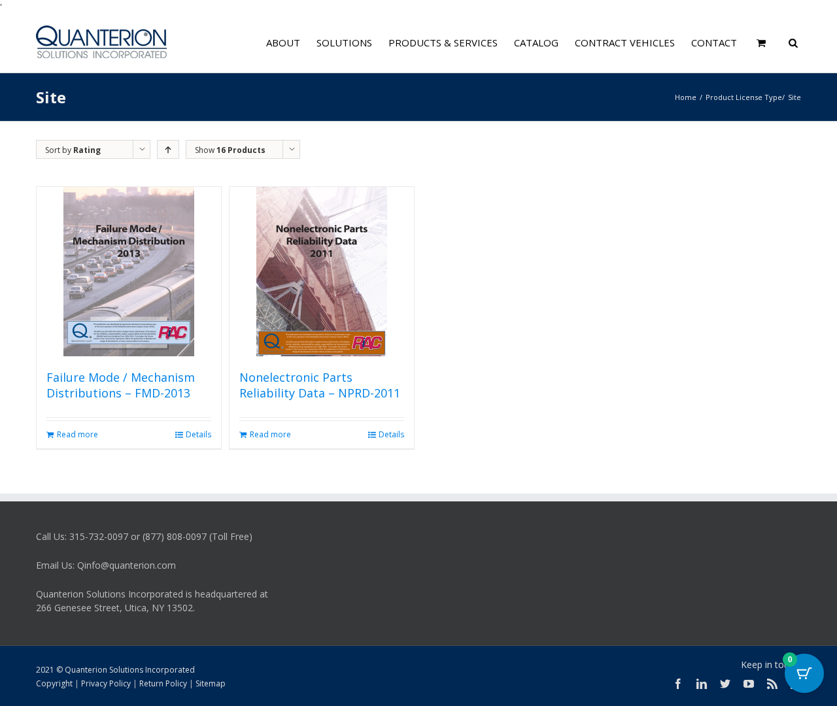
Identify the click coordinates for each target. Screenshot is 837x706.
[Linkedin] (701, 684)
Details (198, 434)
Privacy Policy (106, 683)
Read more (77, 434)
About (283, 42)
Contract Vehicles (625, 42)
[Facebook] (678, 684)
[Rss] (772, 684)
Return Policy (163, 683)
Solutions (344, 42)
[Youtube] (748, 684)
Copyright (54, 683)
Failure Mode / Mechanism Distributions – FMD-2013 (120, 385)
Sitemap (211, 683)
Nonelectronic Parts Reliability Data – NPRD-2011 (319, 385)
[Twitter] (725, 684)
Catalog (536, 42)
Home (685, 97)
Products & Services (443, 42)
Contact (714, 42)
